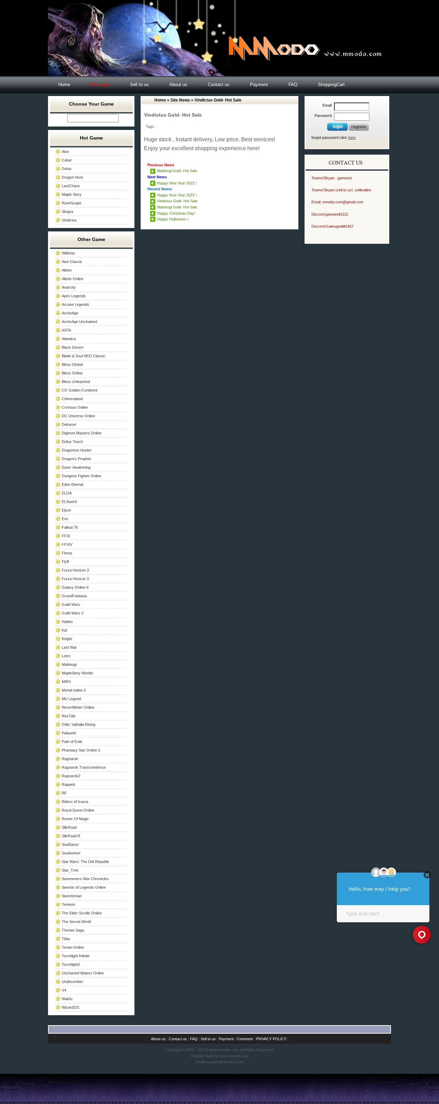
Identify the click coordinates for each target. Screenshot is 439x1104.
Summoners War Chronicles (85, 879)
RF (64, 793)
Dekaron (69, 424)
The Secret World (76, 922)
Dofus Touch (72, 442)
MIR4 (66, 682)
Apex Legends (74, 296)
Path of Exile (72, 742)
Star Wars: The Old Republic (85, 862)
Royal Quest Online (78, 810)
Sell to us (139, 84)
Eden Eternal (72, 484)
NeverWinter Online (78, 707)
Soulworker (71, 853)
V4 (64, 990)
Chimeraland (72, 399)
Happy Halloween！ (173, 219)
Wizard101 (71, 1007)
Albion (67, 270)
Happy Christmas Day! (176, 213)
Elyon (66, 510)
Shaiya (67, 211)
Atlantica (69, 339)
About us (178, 84)
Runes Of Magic (75, 819)
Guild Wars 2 (72, 613)
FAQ (292, 84)
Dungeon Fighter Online (81, 476)
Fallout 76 (70, 527)
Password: (323, 115)
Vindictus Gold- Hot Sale (177, 201)
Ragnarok (70, 759)
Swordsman (72, 896)
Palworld (69, 733)
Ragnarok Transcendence (84, 767)
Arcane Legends (75, 304)
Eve (65, 519)
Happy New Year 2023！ (177, 183)
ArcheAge (70, 313)
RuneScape (71, 203)
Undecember (72, 982)
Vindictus (69, 220)
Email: (327, 105)
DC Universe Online (78, 416)
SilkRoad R (71, 836)
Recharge (100, 84)
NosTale (68, 716)
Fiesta (67, 553)
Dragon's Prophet (76, 459)
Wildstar (68, 253)
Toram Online (73, 947)
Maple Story (72, 194)
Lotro (66, 656)
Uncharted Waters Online (83, 973)
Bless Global (72, 364)
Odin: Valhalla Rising (78, 724)
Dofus (67, 169)
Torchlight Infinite (76, 956)
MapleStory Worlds (77, 673)
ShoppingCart (331, 84)
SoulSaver (70, 844)
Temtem (68, 904)
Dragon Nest (72, 177)
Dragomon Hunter (77, 450)
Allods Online (72, 279)
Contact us (218, 84)
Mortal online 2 (74, 690)
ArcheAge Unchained (79, 322)
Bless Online (72, 373)
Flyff (65, 562)
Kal (64, 630)
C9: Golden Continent (79, 390)
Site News (180, 100)
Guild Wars (71, 604)
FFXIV (67, 544)
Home (64, 84)
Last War (69, 647)
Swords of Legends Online (84, 887)
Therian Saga (73, 930)
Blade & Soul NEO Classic (83, 356)
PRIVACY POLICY (271, 1039)
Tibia (66, 939)
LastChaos (71, 186)
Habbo (67, 622)
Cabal (66, 160)
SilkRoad (69, 827)
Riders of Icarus (75, 802)
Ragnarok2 (71, 776)
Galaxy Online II (75, 587)
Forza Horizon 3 (75, 570)
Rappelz (68, 784)
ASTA (66, 330)
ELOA (67, 493)
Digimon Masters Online (82, 433)
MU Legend (71, 699)
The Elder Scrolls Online (82, 913)
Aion (65, 151)
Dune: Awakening (76, 467)
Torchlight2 (71, 964)
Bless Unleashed (76, 382)
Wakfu (67, 999)
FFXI (66, 536)
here (352, 137)
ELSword (69, 502)
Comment (245, 1039)
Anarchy (69, 287)
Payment (259, 84)
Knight (67, 639)
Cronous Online (75, 407)
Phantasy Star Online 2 (81, 750)
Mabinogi (69, 664)
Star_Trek (70, 870)
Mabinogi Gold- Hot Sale (177, 171)
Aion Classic (72, 262)
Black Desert (72, 347)
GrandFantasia (74, 596)
